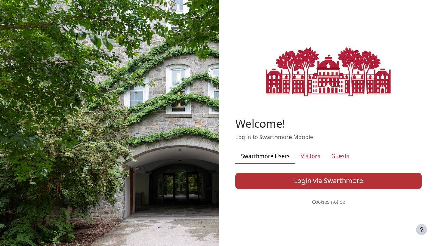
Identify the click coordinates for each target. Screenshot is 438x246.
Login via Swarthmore (328, 180)
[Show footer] (421, 229)
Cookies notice (328, 202)
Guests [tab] (340, 156)
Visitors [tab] (310, 156)
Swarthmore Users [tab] (265, 156)
